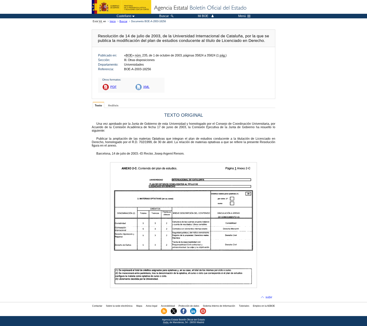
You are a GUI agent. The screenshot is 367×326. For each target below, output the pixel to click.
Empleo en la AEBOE (264, 306)
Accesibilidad (168, 306)
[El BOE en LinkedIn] (193, 313)
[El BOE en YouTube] (203, 313)
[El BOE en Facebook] (183, 313)
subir (269, 297)
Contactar (97, 306)
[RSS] (164, 313)
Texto (98, 105)
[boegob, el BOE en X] (174, 313)
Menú (242, 16)
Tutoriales (244, 306)
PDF (113, 87)
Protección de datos (189, 306)
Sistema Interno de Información (219, 306)
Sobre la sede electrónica (119, 306)
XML (146, 87)
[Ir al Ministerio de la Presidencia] (121, 7)
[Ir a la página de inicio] (200, 8)
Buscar (123, 21)
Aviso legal (151, 306)
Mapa (139, 306)
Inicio (113, 21)
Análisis (113, 105)
